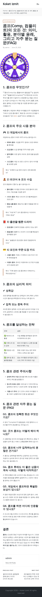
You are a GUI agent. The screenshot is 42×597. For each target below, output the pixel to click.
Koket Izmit (11, 4)
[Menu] (38, 4)
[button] (10, 562)
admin (8, 558)
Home (5, 11)
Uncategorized (9, 21)
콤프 (15, 116)
